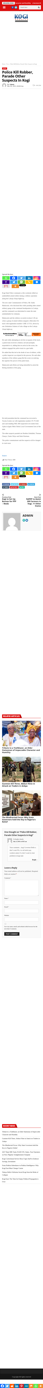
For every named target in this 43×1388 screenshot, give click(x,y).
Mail (23, 487)
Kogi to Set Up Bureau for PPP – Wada (9, 500)
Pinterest (15, 487)
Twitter (15, 484)
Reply (34, 860)
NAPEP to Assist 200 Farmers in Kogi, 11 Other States (33, 501)
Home (3, 64)
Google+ (24, 484)
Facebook (6, 484)
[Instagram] (36, 278)
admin (12, 84)
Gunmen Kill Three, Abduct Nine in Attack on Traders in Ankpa (18, 784)
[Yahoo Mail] (6, 282)
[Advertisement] (21, 44)
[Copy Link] (29, 282)
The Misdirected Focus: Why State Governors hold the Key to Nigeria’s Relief (19, 819)
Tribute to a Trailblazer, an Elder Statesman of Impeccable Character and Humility (21, 750)
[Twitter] (21, 278)
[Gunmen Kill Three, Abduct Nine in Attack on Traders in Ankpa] (21, 769)
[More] (15, 286)
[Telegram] (13, 282)
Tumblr (6, 487)
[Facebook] (13, 278)
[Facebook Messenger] (36, 282)
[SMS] (21, 282)
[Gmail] (6, 286)
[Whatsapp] (6, 278)
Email (6, 907)
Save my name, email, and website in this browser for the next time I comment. (20, 928)
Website (6, 915)
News (7, 64)
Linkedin (32, 484)
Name (6, 898)
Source (4, 456)
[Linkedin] (29, 278)
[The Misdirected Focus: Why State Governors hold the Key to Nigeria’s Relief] (21, 803)
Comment (7, 878)
